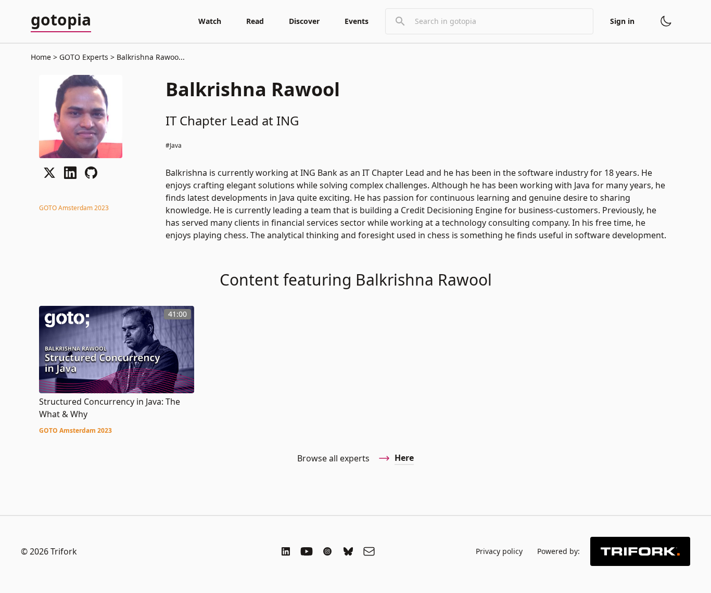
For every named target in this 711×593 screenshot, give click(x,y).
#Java (174, 145)
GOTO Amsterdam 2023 (74, 207)
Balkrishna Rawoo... (150, 57)
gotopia (61, 20)
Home (41, 57)
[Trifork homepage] (640, 551)
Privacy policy (499, 551)
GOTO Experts (83, 57)
